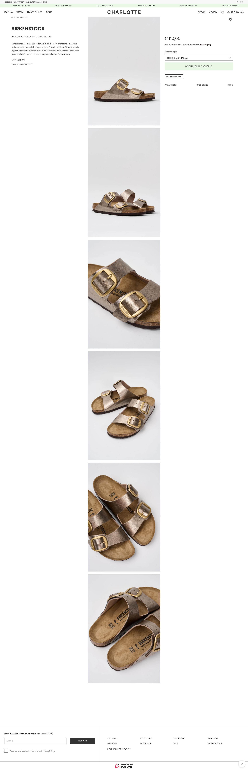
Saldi (49, 12)
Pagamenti (179, 738)
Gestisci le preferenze (119, 749)
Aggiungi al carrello (198, 66)
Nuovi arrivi (35, 12)
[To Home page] (124, 12)
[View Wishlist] (222, 12)
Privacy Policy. (49, 751)
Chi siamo (112, 738)
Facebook (112, 744)
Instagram (145, 744)
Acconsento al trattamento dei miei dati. (32, 751)
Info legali (146, 738)
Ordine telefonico (173, 77)
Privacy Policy (214, 744)
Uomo (20, 12)
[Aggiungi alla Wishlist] (230, 19)
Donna (8, 12)
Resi (176, 744)
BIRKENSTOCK (28, 29)
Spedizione (212, 738)
